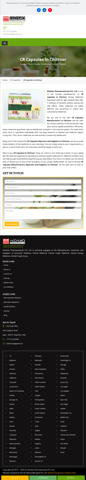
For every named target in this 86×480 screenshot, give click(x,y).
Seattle (62, 408)
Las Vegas (64, 387)
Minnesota (13, 452)
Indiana (12, 417)
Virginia (37, 430)
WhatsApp (44, 478)
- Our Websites (8, 287)
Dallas (62, 369)
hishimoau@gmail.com (12, 34)
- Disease (6, 311)
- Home (5, 265)
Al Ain (62, 452)
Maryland (12, 439)
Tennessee (39, 417)
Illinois (11, 413)
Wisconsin (38, 435)
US (10, 356)
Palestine (63, 430)
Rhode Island (39, 404)
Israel (62, 422)
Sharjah (63, 448)
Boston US (39, 461)
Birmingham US (40, 457)
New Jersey (39, 373)
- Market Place (8, 283)
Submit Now (11, 224)
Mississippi (13, 457)
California (12, 378)
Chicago (63, 365)
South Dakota (40, 413)
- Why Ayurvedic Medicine (12, 298)
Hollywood (64, 373)
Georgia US (13, 400)
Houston (63, 378)
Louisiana (12, 435)
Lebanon (63, 426)
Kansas (12, 426)
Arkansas (12, 373)
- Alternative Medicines (11, 302)
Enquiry (71, 478)
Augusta (38, 443)
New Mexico (39, 378)
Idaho (11, 408)
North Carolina (40, 382)
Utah (36, 426)
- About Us (6, 269)
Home (5, 80)
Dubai (62, 439)
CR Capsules (15, 80)
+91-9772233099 (10, 31)
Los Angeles (64, 391)
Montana (38, 356)
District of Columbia (16, 391)
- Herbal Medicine (9, 306)
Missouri (12, 461)
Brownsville (64, 356)
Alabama (12, 360)
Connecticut (13, 387)
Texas (37, 422)
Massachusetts (14, 443)
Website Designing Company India (61, 473)
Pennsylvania (39, 400)
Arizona (12, 369)
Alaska (11, 365)
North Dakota (40, 387)
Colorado (12, 382)
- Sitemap (6, 278)
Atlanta (37, 439)
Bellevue (38, 452)
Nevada (37, 365)
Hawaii (11, 404)
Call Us (15, 478)
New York (63, 400)
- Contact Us (7, 274)
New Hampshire (40, 369)
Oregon (37, 395)
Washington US (65, 413)
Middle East (64, 417)
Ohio (36, 391)
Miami (62, 395)
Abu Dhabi (64, 443)
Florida (11, 395)
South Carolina (40, 408)
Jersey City (64, 382)
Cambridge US (65, 360)
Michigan (12, 448)
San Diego (64, 404)
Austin (37, 448)
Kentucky (12, 430)
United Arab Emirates (68, 435)
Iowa (11, 422)
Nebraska (38, 360)
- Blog (5, 315)
